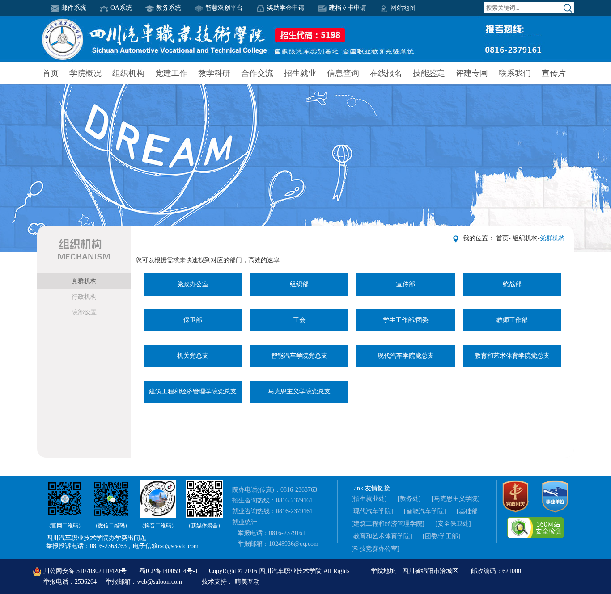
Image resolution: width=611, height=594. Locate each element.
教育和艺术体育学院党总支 (512, 355)
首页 (50, 73)
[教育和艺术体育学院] (381, 536)
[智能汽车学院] (425, 511)
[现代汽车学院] (372, 511)
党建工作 (171, 73)
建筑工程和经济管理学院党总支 (193, 391)
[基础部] (468, 511)
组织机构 (128, 73)
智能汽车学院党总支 (299, 355)
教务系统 (168, 7)
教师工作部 (512, 320)
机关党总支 (192, 355)
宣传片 (554, 73)
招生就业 (300, 73)
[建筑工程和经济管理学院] (387, 523)
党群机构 (84, 281)
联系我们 (515, 73)
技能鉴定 (429, 73)
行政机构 (84, 296)
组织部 (299, 284)
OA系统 (121, 7)
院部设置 (84, 312)
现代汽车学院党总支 (406, 355)
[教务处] (409, 498)
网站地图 (403, 7)
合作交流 (257, 73)
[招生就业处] (369, 498)
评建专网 (472, 73)
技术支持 (214, 581)
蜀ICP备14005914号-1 (169, 571)
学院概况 (85, 73)
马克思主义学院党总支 (299, 391)
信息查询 (343, 73)
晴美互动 (247, 581)
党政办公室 (192, 284)
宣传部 (405, 284)
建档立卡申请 (347, 7)
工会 (299, 320)
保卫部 (192, 320)
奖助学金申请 (286, 7)
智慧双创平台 (224, 7)
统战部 (512, 284)
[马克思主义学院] (456, 498)
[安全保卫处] (453, 523)
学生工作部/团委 (406, 320)
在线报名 (386, 73)
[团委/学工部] (441, 536)
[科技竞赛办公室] (375, 548)
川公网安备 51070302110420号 (85, 571)
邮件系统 (73, 7)
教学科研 (214, 73)
